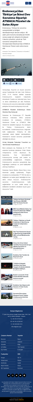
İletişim (19, 360)
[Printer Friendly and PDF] (12, 83)
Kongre (3, 357)
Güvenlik (3, 344)
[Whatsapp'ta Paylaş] (11, 80)
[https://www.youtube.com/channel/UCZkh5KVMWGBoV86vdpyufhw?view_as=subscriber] (20, 375)
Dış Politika (4, 349)
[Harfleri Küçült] (22, 80)
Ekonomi (3, 339)
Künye (19, 365)
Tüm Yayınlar (21, 347)
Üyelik (19, 363)
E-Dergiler (20, 349)
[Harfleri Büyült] (19, 80)
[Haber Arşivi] (26, 3)
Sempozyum (4, 360)
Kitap (19, 344)
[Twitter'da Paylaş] (8, 80)
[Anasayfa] (7, 3)
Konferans (4, 363)
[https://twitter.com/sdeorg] (16, 375)
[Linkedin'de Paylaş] (4, 80)
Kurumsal (20, 368)
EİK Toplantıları (5, 368)
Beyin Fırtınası (4, 365)
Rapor (19, 339)
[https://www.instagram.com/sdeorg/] (12, 375)
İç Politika (3, 347)
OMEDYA (21, 399)
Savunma (3, 341)
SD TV (19, 357)
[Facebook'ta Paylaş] (15, 80)
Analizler (20, 341)
